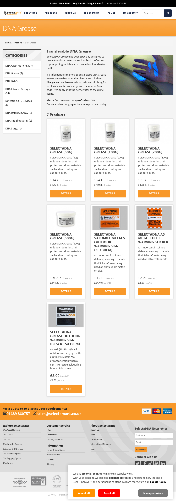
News (93, 448)
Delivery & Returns (55, 439)
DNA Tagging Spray (12, 458)
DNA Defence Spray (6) (18, 113)
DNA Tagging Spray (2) (18, 121)
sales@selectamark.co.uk (59, 413)
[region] (120, 482)
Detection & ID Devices (13, 448)
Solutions (30, 13)
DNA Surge (8, 463)
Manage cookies (153, 493)
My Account (130, 13)
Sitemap (50, 464)
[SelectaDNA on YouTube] (157, 464)
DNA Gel (6, 439)
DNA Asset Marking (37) (19, 66)
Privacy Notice (53, 454)
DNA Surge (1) (13, 128)
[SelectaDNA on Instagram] (150, 464)
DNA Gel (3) (11, 81)
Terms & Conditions (55, 449)
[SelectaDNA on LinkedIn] (163, 464)
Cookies (50, 459)
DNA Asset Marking (11, 429)
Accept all (84, 493)
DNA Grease (8, 434)
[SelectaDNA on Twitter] (138, 464)
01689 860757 (18, 413)
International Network (101, 444)
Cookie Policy (158, 482)
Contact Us (52, 434)
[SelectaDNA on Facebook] (144, 464)
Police (111, 13)
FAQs (49, 429)
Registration (92, 13)
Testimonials (96, 439)
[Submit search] (168, 13)
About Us (70, 13)
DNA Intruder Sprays (12, 444)
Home (8, 42)
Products (51, 13)
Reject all (109, 493)
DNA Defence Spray (11, 453)
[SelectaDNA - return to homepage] (13, 13)
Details (66, 193)
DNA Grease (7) (14, 73)
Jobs (93, 434)
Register (141, 449)
